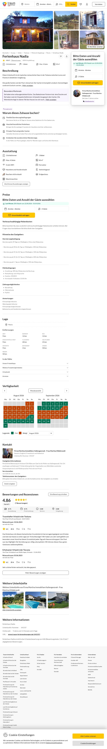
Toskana (26, 53)
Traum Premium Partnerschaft (58, 661)
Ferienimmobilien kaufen (95, 666)
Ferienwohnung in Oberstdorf (8, 721)
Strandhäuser (24, 697)
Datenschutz (91, 677)
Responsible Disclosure (94, 684)
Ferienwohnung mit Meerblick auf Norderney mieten (10, 686)
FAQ (38, 666)
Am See (22, 685)
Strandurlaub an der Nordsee (8, 677)
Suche (38, 657)
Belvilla (90, 690)
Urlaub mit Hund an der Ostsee (9, 661)
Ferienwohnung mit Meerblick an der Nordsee (10, 692)
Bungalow (23, 660)
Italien (20, 53)
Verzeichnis (91, 687)
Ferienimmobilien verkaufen (93, 670)
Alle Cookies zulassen (88, 736)
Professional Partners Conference (77, 664)
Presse (90, 660)
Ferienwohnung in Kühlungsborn (8, 716)
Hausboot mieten (25, 657)
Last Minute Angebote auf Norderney (10, 708)
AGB (89, 674)
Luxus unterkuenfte (25, 691)
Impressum (91, 680)
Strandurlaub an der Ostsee (10, 673)
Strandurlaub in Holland (10, 670)
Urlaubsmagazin (41, 660)
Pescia (48, 53)
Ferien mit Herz (92, 663)
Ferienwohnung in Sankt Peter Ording (10, 726)
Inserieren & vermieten (60, 657)
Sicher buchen (41, 663)
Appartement (24, 675)
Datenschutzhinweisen (54, 743)
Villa (21, 669)
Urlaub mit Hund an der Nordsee (9, 666)
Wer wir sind (91, 657)
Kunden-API (74, 660)
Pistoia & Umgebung (38, 53)
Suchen (73, 4)
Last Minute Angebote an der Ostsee (10, 703)
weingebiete (23, 694)
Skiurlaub (22, 688)
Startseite (6, 53)
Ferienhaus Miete (25, 663)
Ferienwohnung (24, 666)
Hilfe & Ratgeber (58, 665)
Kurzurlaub (23, 681)
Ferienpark (23, 672)
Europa (13, 53)
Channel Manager (76, 657)
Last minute (23, 678)
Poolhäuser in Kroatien (9, 681)
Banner (56, 668)
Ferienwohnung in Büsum (10, 712)
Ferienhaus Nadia (58, 53)
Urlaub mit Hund (8, 657)
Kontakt (39, 669)
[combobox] (29, 433)
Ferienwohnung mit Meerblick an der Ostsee (10, 698)
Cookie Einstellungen (88, 743)
